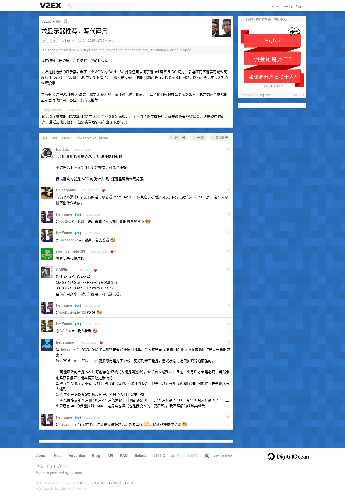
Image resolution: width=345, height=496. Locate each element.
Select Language (220, 456)
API (110, 455)
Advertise (77, 455)
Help (58, 455)
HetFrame (67, 40)
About (41, 455)
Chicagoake (66, 189)
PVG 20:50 (97, 483)
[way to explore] (51, 6)
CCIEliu (62, 269)
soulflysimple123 (70, 251)
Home (274, 6)
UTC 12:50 (80, 483)
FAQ (124, 455)
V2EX (46, 21)
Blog (96, 455)
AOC (200, 137)
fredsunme (65, 342)
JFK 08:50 (130, 483)
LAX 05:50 (114, 483)
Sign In (301, 6)
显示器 (179, 137)
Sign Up (287, 6)
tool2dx (62, 149)
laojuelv (264, 95)
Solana (140, 455)
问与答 (61, 21)
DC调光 (221, 137)
